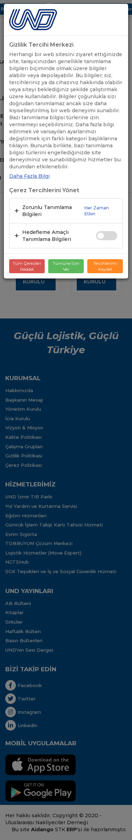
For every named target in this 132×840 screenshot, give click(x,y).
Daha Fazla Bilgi (29, 176)
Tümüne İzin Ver (66, 266)
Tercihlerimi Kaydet (105, 266)
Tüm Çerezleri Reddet (27, 266)
